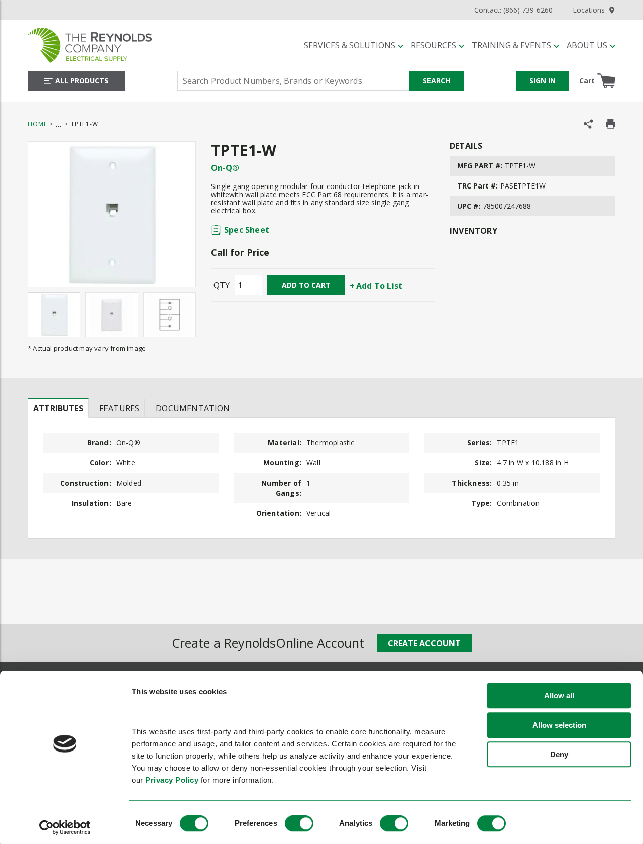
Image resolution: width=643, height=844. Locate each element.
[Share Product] (588, 124)
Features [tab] (119, 408)
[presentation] (58, 408)
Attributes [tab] (58, 408)
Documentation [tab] (193, 408)
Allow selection (559, 725)
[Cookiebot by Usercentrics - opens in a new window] (65, 827)
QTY (221, 285)
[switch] (299, 823)
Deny (559, 755)
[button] (353, 45)
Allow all (559, 696)
